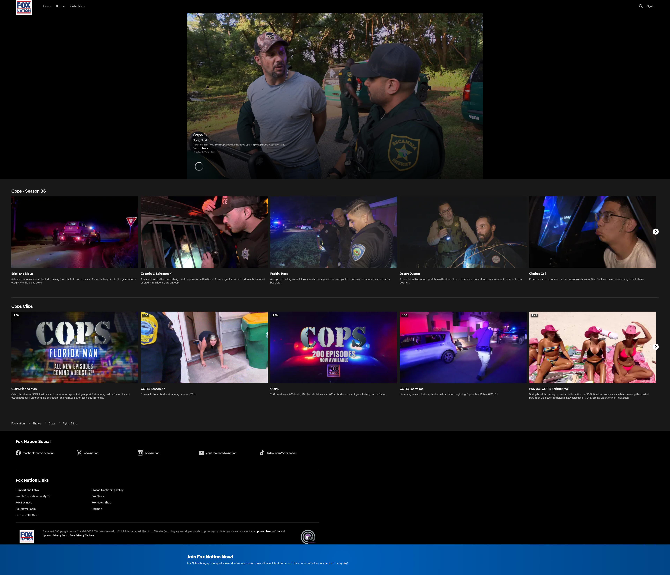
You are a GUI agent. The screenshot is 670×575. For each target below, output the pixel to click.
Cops (198, 135)
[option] (76, 242)
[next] (656, 232)
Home (47, 6)
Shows (36, 423)
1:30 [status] (16, 315)
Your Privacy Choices (82, 535)
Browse (60, 6)
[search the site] (641, 6)
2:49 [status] (534, 315)
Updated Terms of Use (268, 531)
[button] (641, 6)
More (205, 148)
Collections (77, 6)
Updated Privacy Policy (56, 535)
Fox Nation (18, 423)
